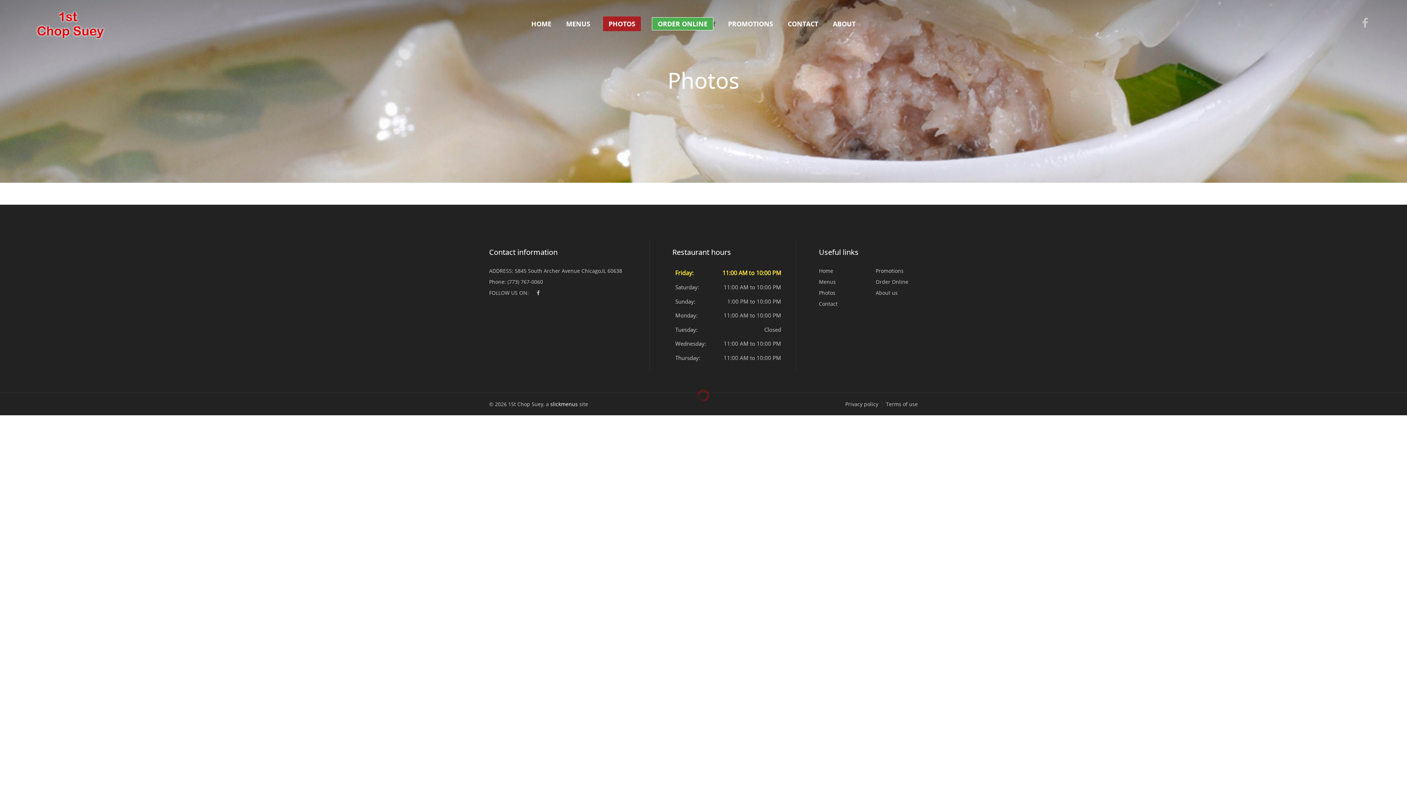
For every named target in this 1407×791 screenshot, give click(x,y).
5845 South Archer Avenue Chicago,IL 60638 (568, 270)
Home (541, 23)
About (844, 23)
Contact (803, 23)
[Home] (69, 25)
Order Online (683, 23)
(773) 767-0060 (525, 281)
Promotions (750, 23)
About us (887, 292)
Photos (622, 23)
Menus (578, 23)
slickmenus (564, 404)
